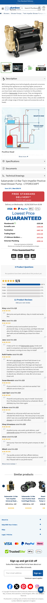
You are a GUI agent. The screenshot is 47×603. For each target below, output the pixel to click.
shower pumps (16, 155)
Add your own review (23, 303)
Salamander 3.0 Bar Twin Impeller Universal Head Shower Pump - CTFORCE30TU (11, 498)
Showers (6, 13)
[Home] (0, 13)
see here (28, 200)
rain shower (17, 360)
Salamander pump (27, 346)
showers (9, 420)
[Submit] (22, 7)
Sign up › (38, 573)
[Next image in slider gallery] (4, 79)
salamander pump (13, 432)
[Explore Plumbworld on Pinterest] (23, 586)
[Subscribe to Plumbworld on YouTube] (30, 586)
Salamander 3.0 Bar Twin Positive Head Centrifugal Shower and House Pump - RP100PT (28, 498)
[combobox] (30, 8)
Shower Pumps (16, 13)
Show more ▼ (23, 157)
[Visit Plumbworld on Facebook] (10, 586)
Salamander (13, 93)
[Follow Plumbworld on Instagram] (37, 586)
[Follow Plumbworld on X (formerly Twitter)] (17, 586)
